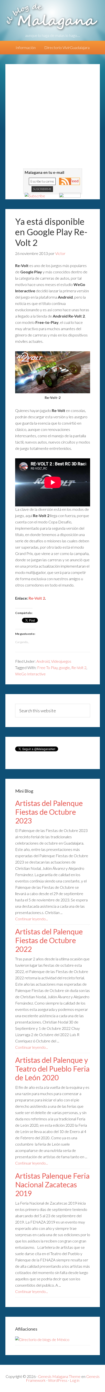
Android (43, 661)
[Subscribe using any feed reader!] (35, 195)
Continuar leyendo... (31, 918)
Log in (74, 1380)
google (64, 667)
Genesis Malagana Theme (59, 1376)
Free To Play (47, 667)
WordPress (57, 1380)
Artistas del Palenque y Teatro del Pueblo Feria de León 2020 (52, 1069)
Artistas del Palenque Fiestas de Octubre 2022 (49, 940)
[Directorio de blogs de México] (42, 1339)
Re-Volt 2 (37, 598)
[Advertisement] (52, 116)
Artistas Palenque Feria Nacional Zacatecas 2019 (52, 1184)
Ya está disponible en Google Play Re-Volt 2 (51, 232)
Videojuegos (61, 661)
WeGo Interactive (30, 673)
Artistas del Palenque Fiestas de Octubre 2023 (49, 812)
